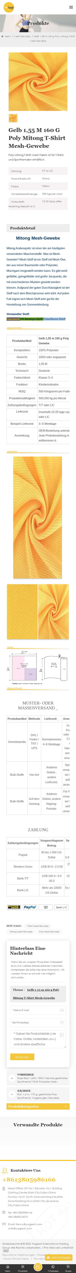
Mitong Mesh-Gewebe (21, 931)
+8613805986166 (29, 1179)
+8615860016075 (18, 1216)
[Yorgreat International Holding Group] (9, 7)
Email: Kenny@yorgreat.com (25, 1224)
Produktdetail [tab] (22, 228)
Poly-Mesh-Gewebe (49, 931)
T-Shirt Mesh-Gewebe (38, 925)
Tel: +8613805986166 (20, 1212)
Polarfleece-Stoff (54, 319)
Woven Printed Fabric (16, 1258)
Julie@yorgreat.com (20, 1228)
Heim (7, 36)
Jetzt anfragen (61, 1257)
